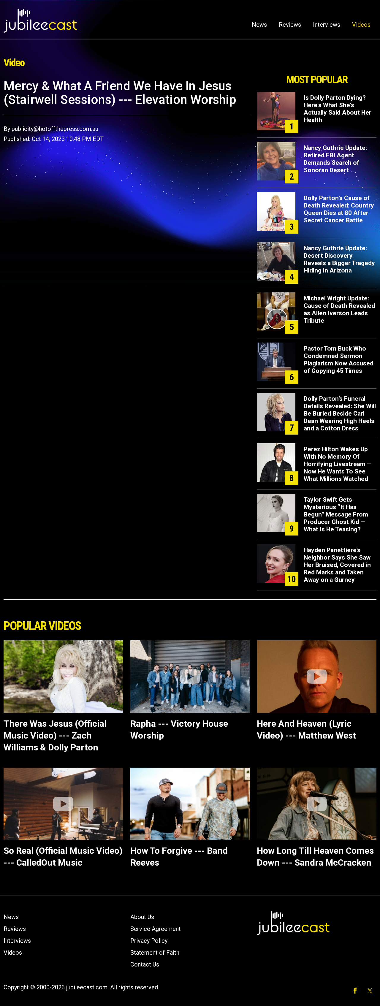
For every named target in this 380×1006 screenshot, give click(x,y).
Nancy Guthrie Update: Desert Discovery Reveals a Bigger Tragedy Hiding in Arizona (339, 259)
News (259, 24)
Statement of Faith (154, 952)
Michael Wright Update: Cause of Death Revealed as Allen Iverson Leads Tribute (339, 309)
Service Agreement (155, 928)
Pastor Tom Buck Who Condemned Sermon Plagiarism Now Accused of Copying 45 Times (338, 359)
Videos (361, 24)
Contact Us (144, 964)
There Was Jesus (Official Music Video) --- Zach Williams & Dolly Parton (55, 735)
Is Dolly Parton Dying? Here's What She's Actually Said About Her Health (337, 108)
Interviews (326, 24)
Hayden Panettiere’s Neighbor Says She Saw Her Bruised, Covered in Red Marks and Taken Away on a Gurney (337, 564)
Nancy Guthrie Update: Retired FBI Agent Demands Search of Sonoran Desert (335, 159)
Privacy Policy (148, 940)
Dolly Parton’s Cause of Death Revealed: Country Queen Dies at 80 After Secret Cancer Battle (339, 209)
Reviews (290, 24)
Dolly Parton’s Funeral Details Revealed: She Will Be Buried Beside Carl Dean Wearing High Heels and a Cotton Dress (340, 413)
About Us (142, 917)
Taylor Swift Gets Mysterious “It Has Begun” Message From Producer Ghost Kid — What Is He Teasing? (336, 514)
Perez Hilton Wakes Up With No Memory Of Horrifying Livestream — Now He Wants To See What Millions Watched (338, 464)
